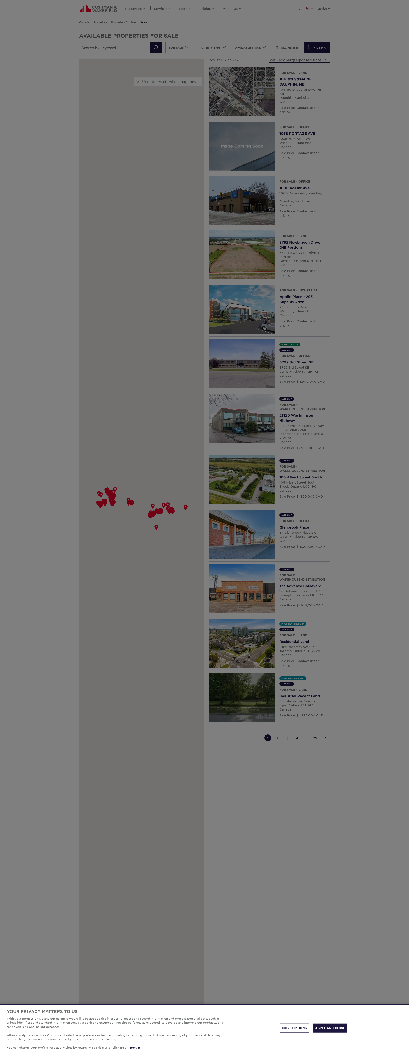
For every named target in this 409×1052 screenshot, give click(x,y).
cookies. (135, 1047)
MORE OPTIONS (294, 1028)
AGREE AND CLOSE (330, 1028)
